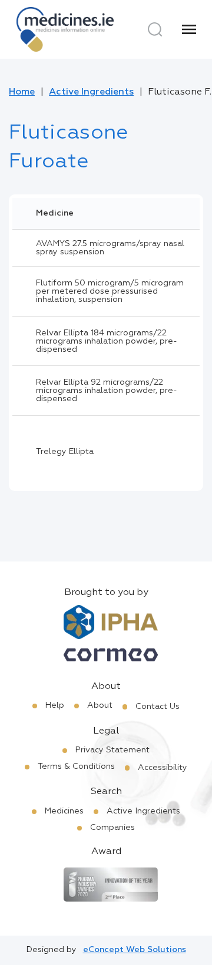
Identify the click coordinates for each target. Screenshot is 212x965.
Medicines (64, 811)
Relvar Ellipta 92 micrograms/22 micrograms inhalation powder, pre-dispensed (106, 390)
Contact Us (157, 706)
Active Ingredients (91, 92)
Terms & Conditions (76, 766)
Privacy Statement (112, 750)
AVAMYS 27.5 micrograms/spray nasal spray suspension (110, 248)
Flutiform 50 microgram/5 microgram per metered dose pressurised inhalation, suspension (110, 291)
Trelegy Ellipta (65, 452)
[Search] (155, 29)
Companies (112, 827)
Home (22, 92)
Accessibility (162, 768)
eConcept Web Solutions (134, 950)
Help (54, 705)
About (99, 705)
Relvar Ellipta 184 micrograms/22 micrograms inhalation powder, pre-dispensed (106, 341)
